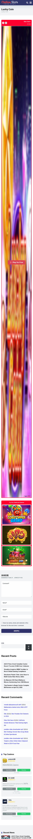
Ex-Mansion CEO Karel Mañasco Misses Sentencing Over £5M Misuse (16, 681)
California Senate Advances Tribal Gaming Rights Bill (16, 722)
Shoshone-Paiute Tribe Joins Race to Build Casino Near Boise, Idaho (16, 676)
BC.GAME (11, 778)
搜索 (2, 643)
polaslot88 (11, 759)
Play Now (24, 770)
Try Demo (16, 514)
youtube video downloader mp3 (13, 729)
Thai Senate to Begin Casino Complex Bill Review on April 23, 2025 (16, 686)
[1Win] (5, 803)
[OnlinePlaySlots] (9, 2)
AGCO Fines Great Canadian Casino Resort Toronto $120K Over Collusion (16, 665)
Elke (5, 714)
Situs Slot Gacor (9, 720)
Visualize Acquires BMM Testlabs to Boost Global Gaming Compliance (16, 670)
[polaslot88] (5, 762)
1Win (10, 800)
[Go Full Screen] (6, 23)
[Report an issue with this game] (3, 23)
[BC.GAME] (5, 781)
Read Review (9, 770)
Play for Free (18, 262)
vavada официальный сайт (12, 705)
